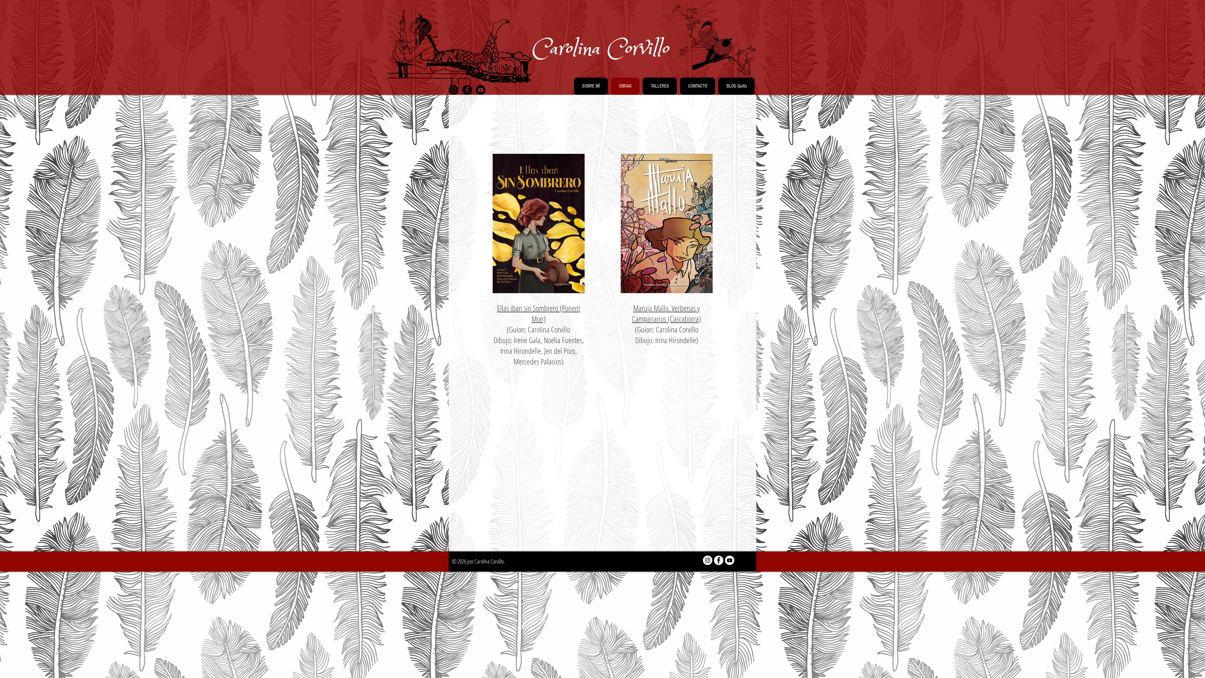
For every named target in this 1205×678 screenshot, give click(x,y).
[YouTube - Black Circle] (480, 90)
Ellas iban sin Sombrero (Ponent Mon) (538, 313)
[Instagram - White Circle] (707, 560)
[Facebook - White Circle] (718, 560)
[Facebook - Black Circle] (467, 90)
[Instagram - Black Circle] (453, 90)
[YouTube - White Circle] (729, 560)
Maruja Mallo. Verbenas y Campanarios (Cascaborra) (666, 313)
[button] (591, 86)
